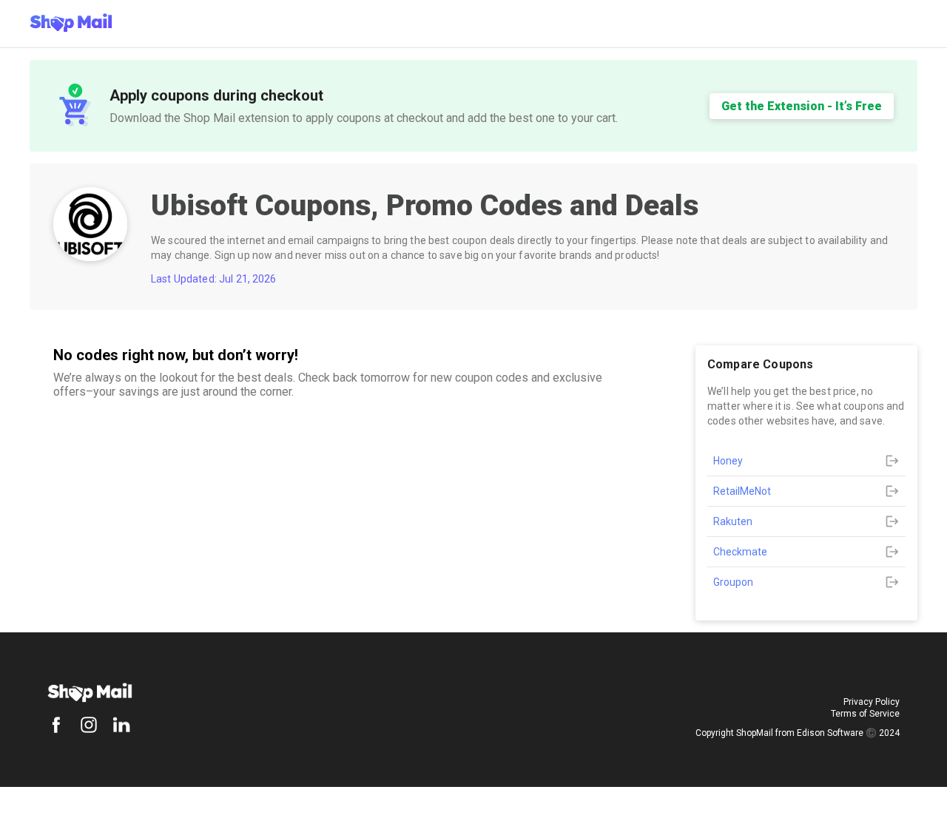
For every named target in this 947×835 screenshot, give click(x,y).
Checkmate (740, 552)
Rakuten (732, 521)
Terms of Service (865, 714)
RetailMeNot (742, 491)
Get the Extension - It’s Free (801, 106)
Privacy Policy (871, 702)
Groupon (733, 582)
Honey (728, 461)
